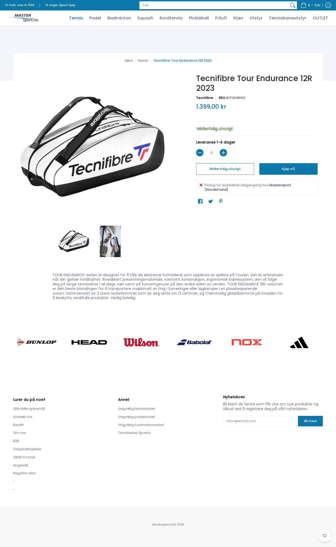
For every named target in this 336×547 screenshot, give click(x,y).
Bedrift (18, 425)
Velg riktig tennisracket (136, 408)
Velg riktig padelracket (136, 417)
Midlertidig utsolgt (225, 169)
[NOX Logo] (246, 342)
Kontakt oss (22, 417)
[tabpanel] (168, 285)
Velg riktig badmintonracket (141, 425)
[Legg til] (223, 152)
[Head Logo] (89, 342)
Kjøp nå (288, 169)
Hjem (129, 60)
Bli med (310, 421)
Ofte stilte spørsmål (29, 408)
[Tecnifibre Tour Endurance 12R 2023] (73, 241)
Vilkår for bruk (24, 457)
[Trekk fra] (199, 152)
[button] (310, 5)
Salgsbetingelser (27, 449)
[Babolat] (194, 342)
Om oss (19, 433)
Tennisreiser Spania (134, 433)
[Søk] (292, 5)
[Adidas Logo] (299, 342)
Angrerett (20, 465)
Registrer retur (24, 473)
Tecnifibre (204, 97)
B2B (16, 441)
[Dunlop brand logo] (36, 342)
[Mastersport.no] (22, 17)
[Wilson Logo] (141, 342)
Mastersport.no (162, 525)
